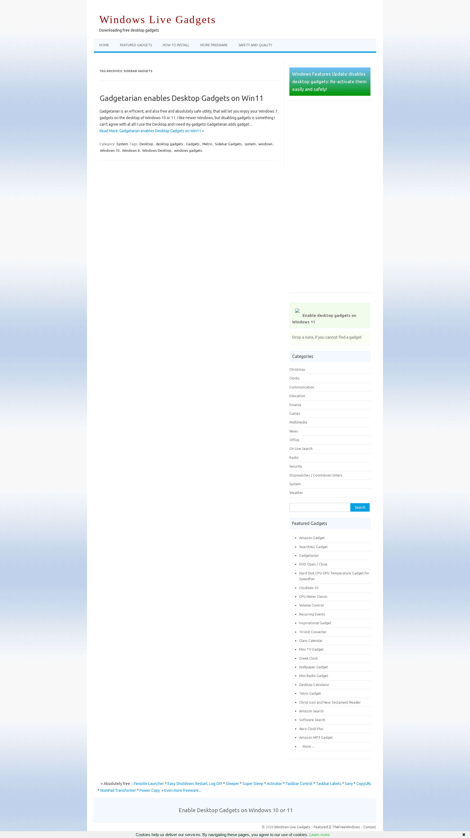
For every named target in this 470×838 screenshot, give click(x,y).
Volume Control (311, 605)
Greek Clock (308, 658)
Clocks (294, 378)
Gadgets (193, 144)
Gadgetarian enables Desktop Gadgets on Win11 (182, 98)
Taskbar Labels (328, 783)
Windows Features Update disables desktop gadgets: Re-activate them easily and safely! (329, 81)
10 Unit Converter (313, 632)
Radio (294, 457)
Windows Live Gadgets (157, 19)
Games (294, 413)
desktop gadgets (169, 144)
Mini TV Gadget (311, 649)
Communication (301, 387)
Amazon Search (311, 711)
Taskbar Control (299, 783)
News (293, 431)
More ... (306, 746)
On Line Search (301, 448)
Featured (321, 827)
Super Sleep (253, 783)
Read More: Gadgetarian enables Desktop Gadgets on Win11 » (152, 131)
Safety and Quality (255, 45)
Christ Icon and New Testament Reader (330, 702)
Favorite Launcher (149, 783)
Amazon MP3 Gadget (316, 737)
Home (104, 45)
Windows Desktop (156, 150)
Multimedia (298, 422)
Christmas (297, 369)
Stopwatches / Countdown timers (315, 475)
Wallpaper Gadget (313, 667)
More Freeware (214, 45)
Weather (296, 492)
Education (297, 396)
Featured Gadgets (136, 45)
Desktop (146, 144)
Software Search (312, 720)
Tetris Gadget (310, 693)
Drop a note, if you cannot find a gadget (327, 337)
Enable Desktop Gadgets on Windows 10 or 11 (236, 810)
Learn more (319, 834)
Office (294, 440)
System (122, 144)
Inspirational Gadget (315, 623)
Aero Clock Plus (311, 729)
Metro (207, 144)
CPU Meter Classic (313, 596)
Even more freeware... (182, 790)
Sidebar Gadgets (228, 144)
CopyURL (364, 783)
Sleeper (232, 783)
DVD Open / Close (313, 564)
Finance (295, 405)
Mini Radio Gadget (313, 676)
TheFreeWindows (346, 827)
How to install (176, 45)
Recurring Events (312, 614)
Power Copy (150, 790)
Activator (274, 783)
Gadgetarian (309, 555)
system (250, 144)
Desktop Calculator (314, 685)
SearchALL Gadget (313, 547)
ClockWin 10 (308, 588)
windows (265, 144)
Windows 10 (109, 150)
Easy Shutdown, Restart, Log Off (195, 783)
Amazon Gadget (312, 538)
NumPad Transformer (118, 790)
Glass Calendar (311, 640)
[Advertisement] (329, 200)
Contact (369, 827)
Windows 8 (131, 150)
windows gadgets (188, 150)
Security (295, 466)
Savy (349, 783)
